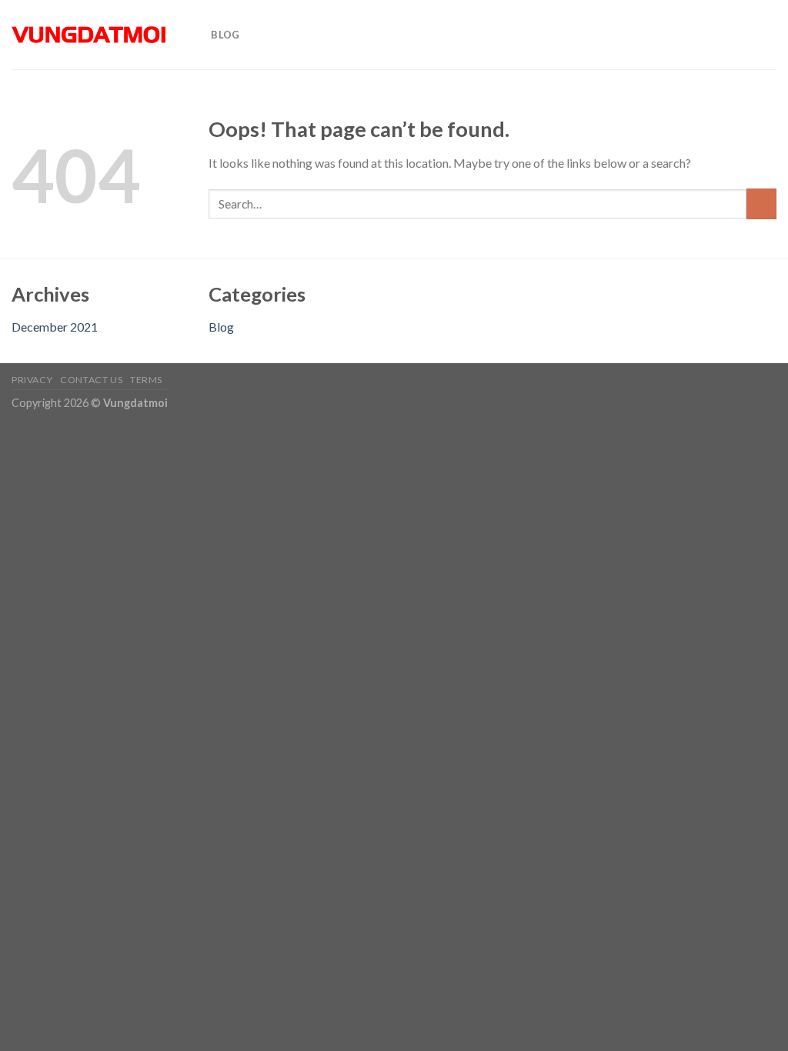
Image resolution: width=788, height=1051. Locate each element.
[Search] (194, 34)
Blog (225, 34)
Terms (146, 379)
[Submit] (761, 204)
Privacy (32, 379)
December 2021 (55, 326)
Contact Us (91, 379)
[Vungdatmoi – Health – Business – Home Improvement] (88, 34)
